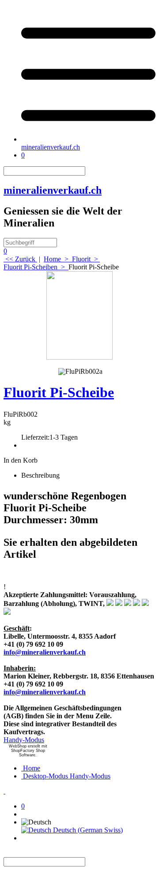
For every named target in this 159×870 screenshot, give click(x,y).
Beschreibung (40, 475)
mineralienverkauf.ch (50, 147)
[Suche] (90, 171)
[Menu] (88, 139)
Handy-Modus (24, 740)
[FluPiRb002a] (80, 370)
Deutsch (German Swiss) (87, 830)
